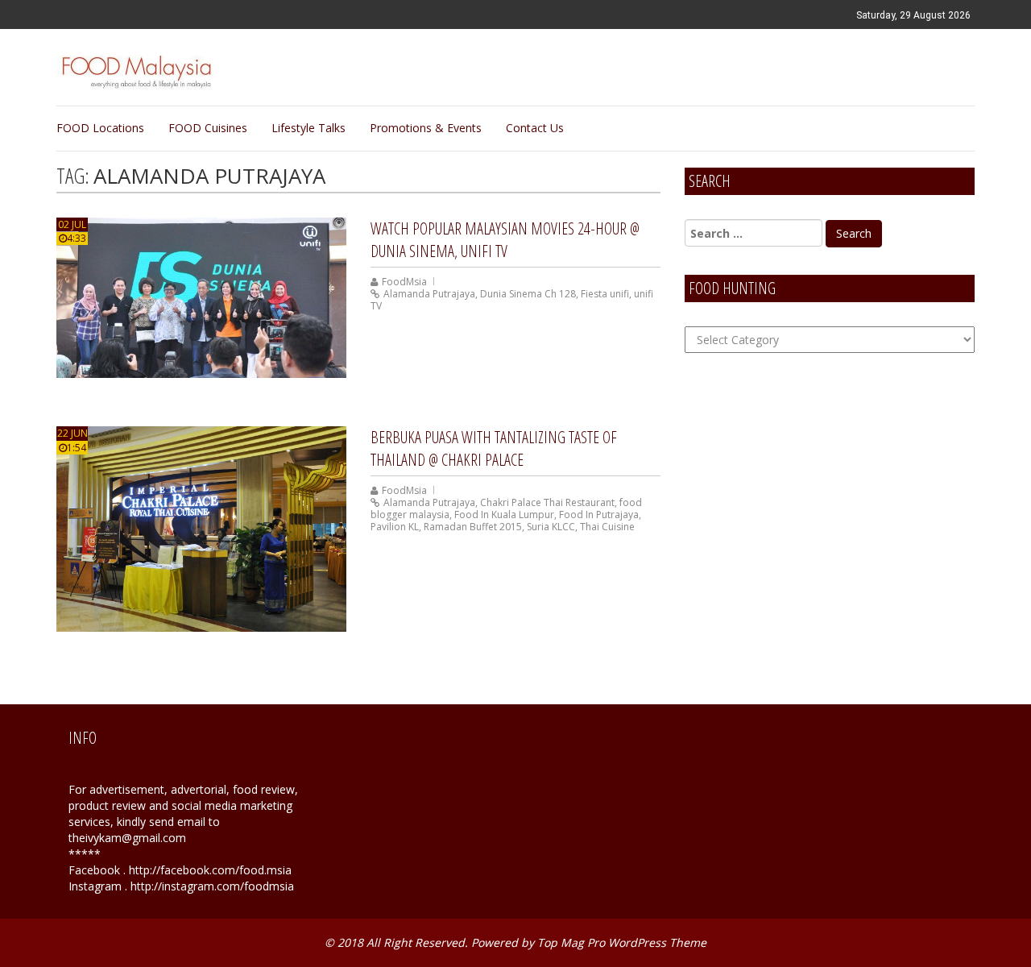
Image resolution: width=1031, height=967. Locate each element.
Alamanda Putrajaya (429, 294)
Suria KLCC (551, 526)
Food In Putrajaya (599, 514)
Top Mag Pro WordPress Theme (621, 942)
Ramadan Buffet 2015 (473, 526)
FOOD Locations (100, 127)
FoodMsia (404, 281)
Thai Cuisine (607, 526)
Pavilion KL (395, 526)
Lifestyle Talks (308, 127)
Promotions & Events (426, 127)
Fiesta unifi (605, 294)
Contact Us (535, 127)
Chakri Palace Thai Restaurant (547, 502)
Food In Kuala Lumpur (504, 514)
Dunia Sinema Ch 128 (528, 294)
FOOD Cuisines (207, 127)
